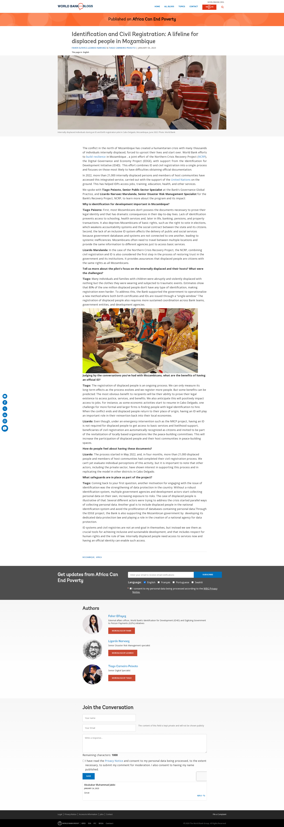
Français (165, 582)
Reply (199, 795)
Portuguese (182, 582)
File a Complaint (219, 814)
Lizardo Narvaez (97, 48)
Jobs (102, 814)
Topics (182, 7)
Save (88, 776)
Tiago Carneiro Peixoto (122, 48)
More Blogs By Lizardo (123, 653)
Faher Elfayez (79, 48)
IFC (94, 823)
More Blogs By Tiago (122, 678)
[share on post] (5, 408)
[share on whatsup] (5, 421)
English (86, 52)
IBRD (83, 823)
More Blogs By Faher (121, 630)
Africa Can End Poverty (154, 19)
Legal (60, 814)
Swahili (199, 582)
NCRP (201, 156)
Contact (193, 7)
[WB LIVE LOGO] (209, 7)
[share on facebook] (5, 402)
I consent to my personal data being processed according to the (174, 590)
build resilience (96, 156)
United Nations (181, 179)
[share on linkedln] (5, 415)
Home (157, 7)
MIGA (101, 823)
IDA (89, 823)
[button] (222, 7)
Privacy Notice (114, 761)
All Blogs (169, 7)
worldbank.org (216, 2)
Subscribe (207, 575)
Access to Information (88, 814)
